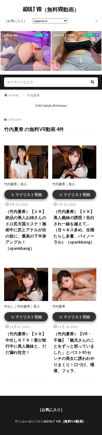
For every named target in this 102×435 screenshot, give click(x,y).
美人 (23, 184)
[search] (92, 82)
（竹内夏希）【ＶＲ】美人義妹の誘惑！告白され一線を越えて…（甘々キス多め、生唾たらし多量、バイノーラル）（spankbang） (74, 227)
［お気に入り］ (15, 21)
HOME (14, 95)
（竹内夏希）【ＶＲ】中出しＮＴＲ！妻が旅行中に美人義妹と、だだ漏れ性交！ (25, 343)
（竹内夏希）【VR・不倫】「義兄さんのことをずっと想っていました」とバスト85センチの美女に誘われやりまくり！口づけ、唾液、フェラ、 (74, 352)
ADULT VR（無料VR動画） (51, 9)
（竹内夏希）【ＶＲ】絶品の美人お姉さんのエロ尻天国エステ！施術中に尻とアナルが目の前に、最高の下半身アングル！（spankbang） (25, 230)
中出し (9, 306)
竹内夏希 (33, 95)
